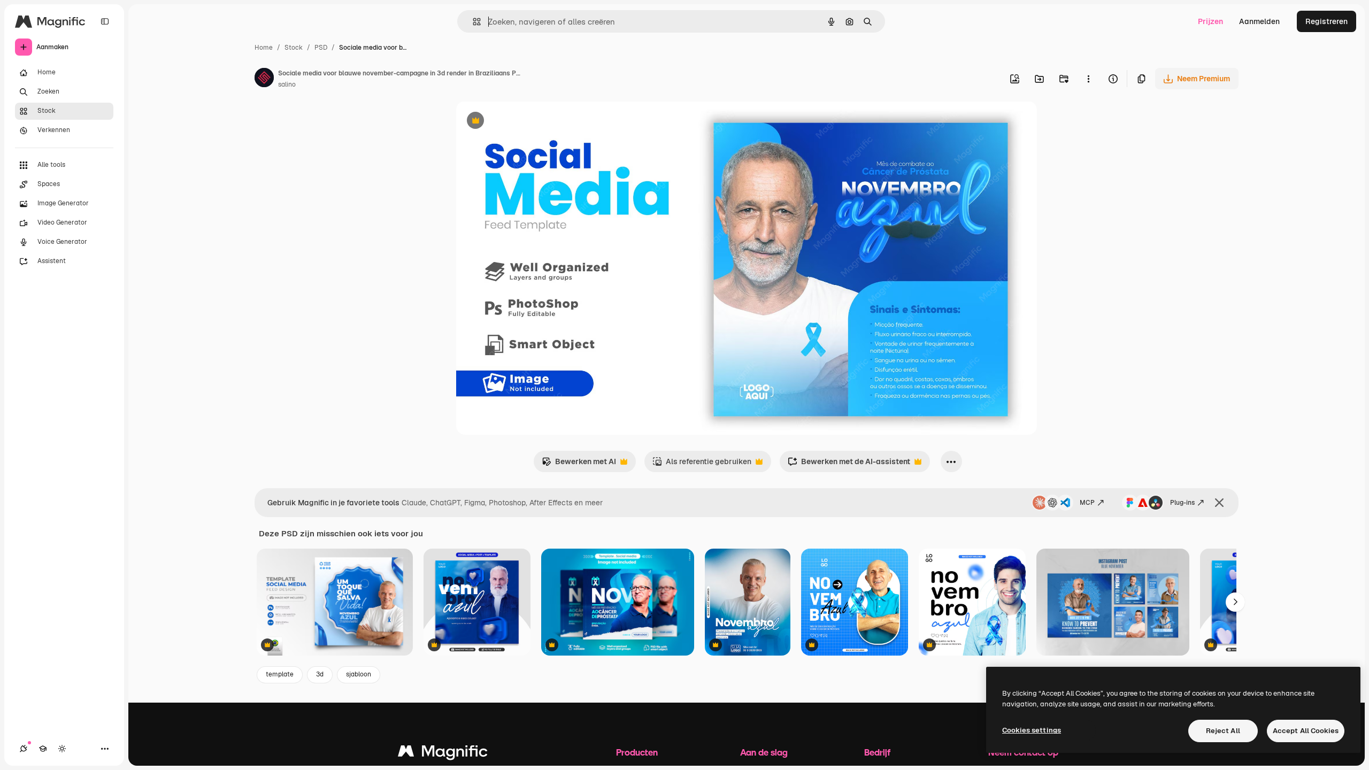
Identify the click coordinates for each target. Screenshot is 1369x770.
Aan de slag (764, 752)
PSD (320, 47)
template (280, 674)
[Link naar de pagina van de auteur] (264, 79)
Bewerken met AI (579, 464)
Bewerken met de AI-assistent (849, 464)
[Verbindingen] (23, 748)
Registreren (1326, 21)
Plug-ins (1182, 502)
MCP (1087, 502)
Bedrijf (877, 752)
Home (264, 47)
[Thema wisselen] (62, 748)
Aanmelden (1259, 21)
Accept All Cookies (1306, 730)
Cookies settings (1031, 730)
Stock (293, 47)
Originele (526, 122)
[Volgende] (1235, 602)
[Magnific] (443, 753)
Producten (637, 752)
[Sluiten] (1219, 502)
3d (320, 674)
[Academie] (42, 748)
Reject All (1223, 730)
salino (287, 84)
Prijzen (1210, 21)
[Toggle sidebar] (104, 21)
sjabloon (358, 674)
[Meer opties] (1088, 78)
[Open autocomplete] (472, 22)
